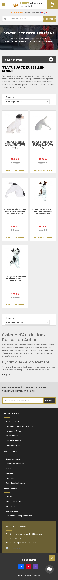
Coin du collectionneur (15, 483)
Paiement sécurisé (14, 436)
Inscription (50, 400)
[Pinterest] (28, 566)
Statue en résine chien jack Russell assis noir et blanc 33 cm (15, 145)
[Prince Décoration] (26, 4)
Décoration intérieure (15, 463)
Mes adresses (12, 511)
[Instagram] (35, 566)
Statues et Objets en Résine (32, 38)
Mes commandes (13, 501)
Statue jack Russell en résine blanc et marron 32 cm (43, 211)
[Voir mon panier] (52, 3)
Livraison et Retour (13, 431)
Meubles (9, 473)
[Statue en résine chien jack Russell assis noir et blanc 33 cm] (15, 123)
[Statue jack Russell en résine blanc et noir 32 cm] (15, 258)
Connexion (10, 496)
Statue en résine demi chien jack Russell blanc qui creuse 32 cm (43, 145)
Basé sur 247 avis (29, 12)
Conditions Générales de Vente (19, 426)
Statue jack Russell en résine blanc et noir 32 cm (15, 278)
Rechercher (49, 18)
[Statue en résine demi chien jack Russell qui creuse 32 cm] (15, 190)
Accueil (14, 38)
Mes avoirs (10, 506)
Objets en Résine (13, 459)
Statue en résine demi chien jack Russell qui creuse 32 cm (15, 211)
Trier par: (10, 97)
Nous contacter (12, 421)
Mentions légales (13, 445)
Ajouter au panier (15, 170)
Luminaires (10, 478)
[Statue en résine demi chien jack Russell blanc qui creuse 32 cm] (42, 123)
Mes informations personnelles (19, 516)
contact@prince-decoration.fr (23, 542)
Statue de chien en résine (15, 41)
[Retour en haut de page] (52, 559)
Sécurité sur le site (13, 440)
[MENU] (3, 4)
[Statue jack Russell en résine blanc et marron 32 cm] (42, 190)
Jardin (9, 468)
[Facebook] (21, 566)
